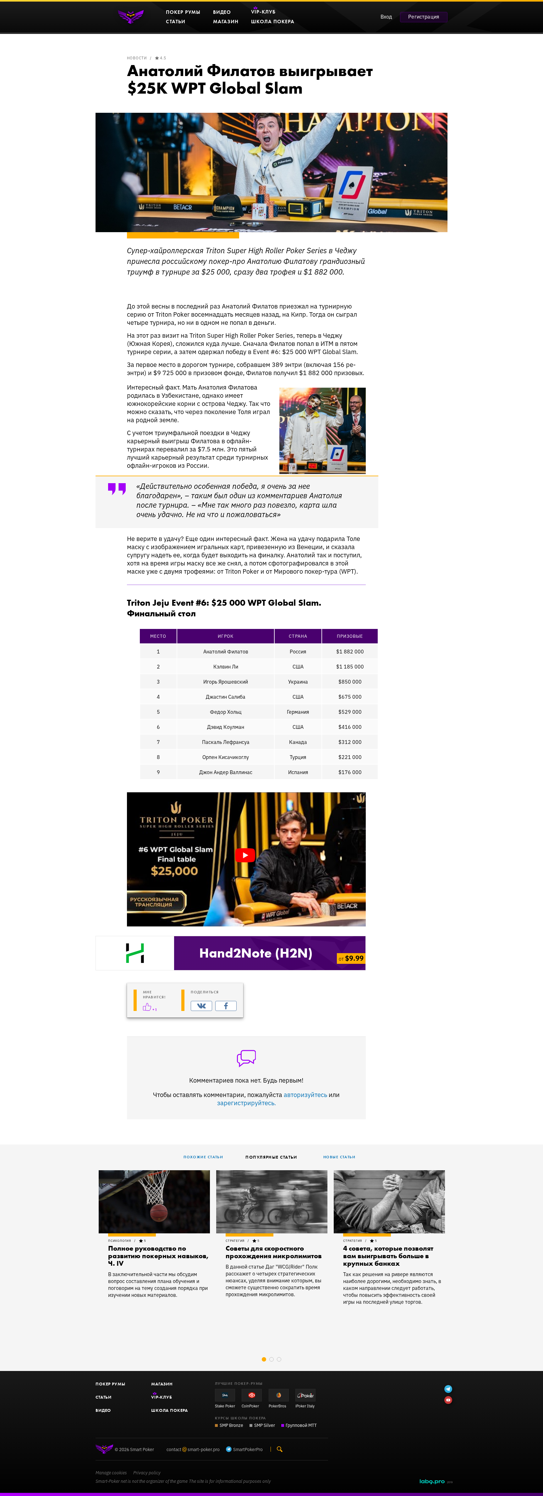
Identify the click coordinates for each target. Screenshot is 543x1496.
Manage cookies (111, 1472)
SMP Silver (264, 1425)
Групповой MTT (301, 1425)
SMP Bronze (231, 1425)
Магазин (162, 1384)
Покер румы (110, 1384)
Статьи (104, 1397)
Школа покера (169, 1410)
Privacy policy (147, 1472)
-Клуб (161, 1397)
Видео (103, 1410)
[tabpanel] (154, 1234)
